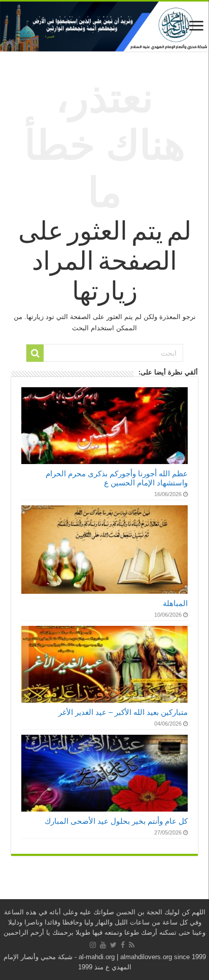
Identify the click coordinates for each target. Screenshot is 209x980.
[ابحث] (35, 353)
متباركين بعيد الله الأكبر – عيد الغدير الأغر (123, 712)
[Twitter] (113, 945)
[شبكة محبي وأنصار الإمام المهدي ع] (104, 26)
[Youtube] (103, 945)
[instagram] (93, 945)
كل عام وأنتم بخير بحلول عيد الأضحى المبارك (116, 821)
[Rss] (131, 945)
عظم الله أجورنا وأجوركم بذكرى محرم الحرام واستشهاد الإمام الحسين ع (117, 478)
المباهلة (175, 603)
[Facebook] (123, 945)
